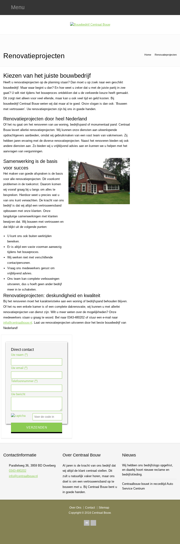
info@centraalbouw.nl (17, 322)
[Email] (87, 523)
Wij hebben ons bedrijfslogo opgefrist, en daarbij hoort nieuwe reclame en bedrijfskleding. (147, 470)
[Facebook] (93, 523)
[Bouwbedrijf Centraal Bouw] (90, 24)
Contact (90, 507)
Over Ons (75, 507)
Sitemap (104, 507)
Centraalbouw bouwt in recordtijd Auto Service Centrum (147, 486)
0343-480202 (17, 470)
